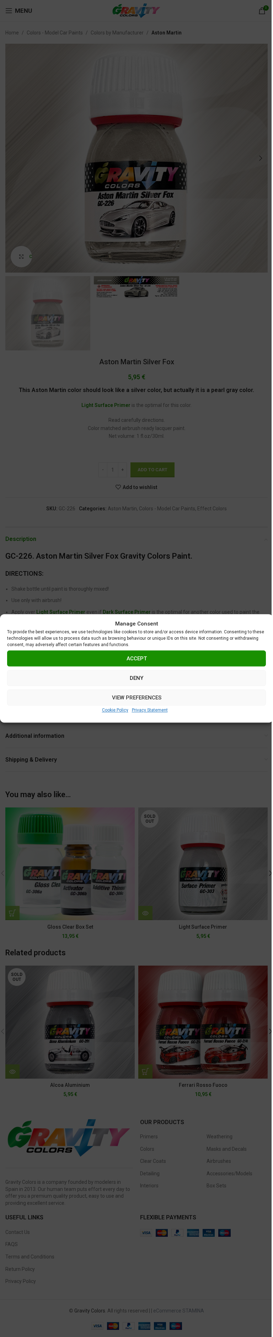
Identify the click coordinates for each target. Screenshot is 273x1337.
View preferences (136, 697)
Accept (137, 658)
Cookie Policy (115, 710)
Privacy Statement (150, 710)
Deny (136, 678)
